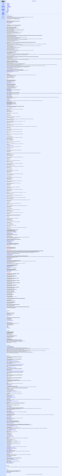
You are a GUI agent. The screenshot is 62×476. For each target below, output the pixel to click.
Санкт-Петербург (9, 6)
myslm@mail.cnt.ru (10, 242)
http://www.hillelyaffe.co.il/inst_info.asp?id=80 (11, 367)
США (7, 12)
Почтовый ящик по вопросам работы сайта (3, 13)
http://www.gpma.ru (9, 259)
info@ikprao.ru (12, 82)
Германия (8, 10)
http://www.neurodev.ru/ (9, 91)
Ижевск (8, 4)
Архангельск (8, 3)
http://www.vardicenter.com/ (9, 449)
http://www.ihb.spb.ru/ (9, 271)
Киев (7, 8)
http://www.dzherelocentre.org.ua (10, 320)
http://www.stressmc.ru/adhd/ (9, 266)
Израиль (8, 11)
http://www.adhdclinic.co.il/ (9, 406)
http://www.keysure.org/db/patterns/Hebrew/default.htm (12, 459)
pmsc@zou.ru (9, 71)
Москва (8, 5)
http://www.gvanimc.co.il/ (9, 416)
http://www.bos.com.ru (9, 232)
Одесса (8, 9)
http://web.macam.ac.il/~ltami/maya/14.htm (11, 397)
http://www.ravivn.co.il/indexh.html (10, 436)
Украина (8, 7)
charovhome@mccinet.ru (10, 145)
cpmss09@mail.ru (13, 71)
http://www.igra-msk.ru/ (9, 95)
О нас (3, 11)
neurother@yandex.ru (10, 254)
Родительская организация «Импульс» (3, 10)
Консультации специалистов (3, 6)
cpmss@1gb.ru (16, 71)
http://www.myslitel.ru (9, 241)
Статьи (3, 2)
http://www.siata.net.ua (9, 315)
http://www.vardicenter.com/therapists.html (11, 447)
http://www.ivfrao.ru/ (9, 89)
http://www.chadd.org (9, 472)
